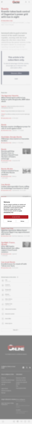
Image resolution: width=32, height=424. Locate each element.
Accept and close (16, 216)
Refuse (22, 221)
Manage (10, 221)
